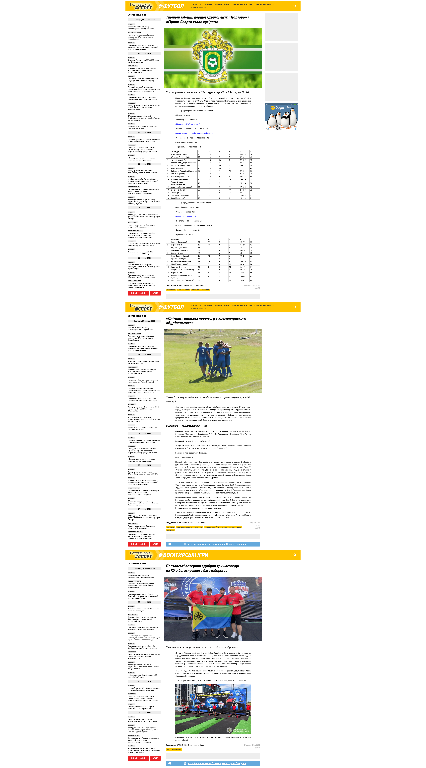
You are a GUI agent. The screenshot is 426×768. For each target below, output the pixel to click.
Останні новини (137, 15)
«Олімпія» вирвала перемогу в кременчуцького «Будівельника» (141, 28)
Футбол (173, 6)
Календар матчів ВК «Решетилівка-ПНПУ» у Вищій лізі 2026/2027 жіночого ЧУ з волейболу (144, 108)
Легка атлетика (134, 187)
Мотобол (132, 241)
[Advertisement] (281, 27)
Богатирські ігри (135, 32)
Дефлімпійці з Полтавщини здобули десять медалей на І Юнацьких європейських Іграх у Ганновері (141, 235)
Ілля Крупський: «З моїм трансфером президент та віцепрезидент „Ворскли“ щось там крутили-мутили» (143, 181)
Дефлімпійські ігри (135, 230)
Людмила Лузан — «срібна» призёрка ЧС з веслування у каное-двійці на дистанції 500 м (142, 70)
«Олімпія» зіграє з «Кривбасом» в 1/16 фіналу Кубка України (142, 127)
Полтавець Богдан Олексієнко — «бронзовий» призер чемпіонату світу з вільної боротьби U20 (142, 285)
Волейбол (132, 103)
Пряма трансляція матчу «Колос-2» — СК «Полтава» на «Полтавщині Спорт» (142, 98)
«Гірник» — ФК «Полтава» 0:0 (187, 124)
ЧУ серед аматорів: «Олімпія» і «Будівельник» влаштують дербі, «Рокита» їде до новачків (144, 118)
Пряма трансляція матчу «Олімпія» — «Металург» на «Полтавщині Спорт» (142, 276)
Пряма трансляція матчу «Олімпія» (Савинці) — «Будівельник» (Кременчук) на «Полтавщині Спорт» (143, 47)
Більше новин (138, 293)
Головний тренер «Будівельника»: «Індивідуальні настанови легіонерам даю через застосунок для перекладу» (144, 89)
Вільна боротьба (135, 281)
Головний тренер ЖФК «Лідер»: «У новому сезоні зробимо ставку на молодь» (144, 140)
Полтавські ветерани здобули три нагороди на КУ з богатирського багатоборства (141, 37)
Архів (155, 293)
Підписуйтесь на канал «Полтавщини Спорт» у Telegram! (215, 544)
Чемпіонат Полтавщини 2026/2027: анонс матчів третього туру (143, 61)
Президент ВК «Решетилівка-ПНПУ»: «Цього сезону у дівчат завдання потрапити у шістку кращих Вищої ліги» (143, 150)
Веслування (133, 66)
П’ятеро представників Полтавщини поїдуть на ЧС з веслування (141, 226)
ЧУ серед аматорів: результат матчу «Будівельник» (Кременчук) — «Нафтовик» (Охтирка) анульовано (144, 202)
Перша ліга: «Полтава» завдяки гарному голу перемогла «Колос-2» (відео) (143, 80)
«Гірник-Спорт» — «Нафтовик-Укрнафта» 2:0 (194, 133)
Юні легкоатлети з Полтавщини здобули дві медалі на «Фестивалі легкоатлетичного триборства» (143, 191)
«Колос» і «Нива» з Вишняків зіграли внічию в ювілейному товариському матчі (144, 245)
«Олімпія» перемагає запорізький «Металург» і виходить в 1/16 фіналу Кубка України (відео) (144, 267)
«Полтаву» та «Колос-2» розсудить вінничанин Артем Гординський (141, 159)
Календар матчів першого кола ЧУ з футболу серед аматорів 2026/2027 (143, 172)
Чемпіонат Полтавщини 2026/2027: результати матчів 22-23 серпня (141, 253)
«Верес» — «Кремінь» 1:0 (185, 216)
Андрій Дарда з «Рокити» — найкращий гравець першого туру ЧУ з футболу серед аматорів (144, 217)
